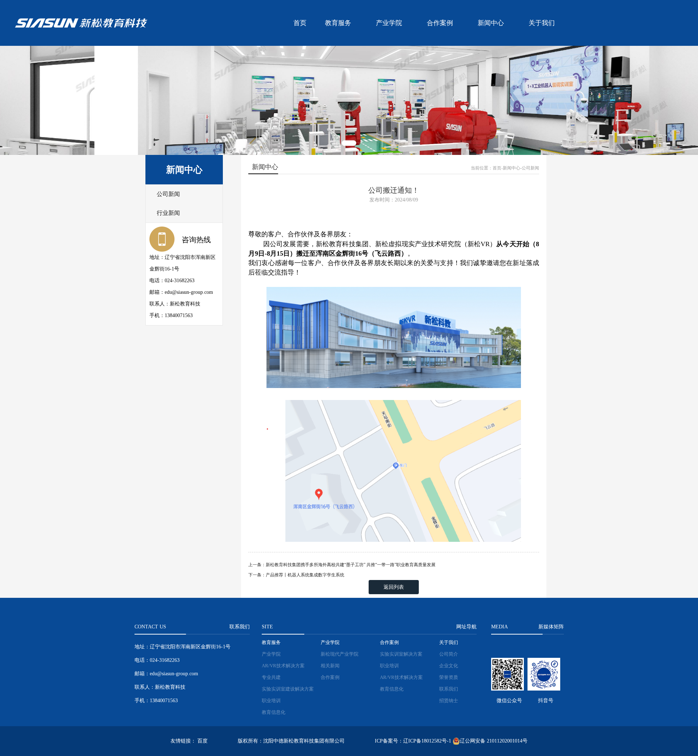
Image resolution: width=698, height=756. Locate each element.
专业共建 (271, 677)
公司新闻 (168, 194)
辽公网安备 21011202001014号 (493, 741)
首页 (299, 23)
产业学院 (389, 23)
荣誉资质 (448, 677)
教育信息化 (273, 712)
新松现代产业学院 (339, 654)
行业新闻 (168, 213)
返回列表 (394, 587)
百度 (202, 741)
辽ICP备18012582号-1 (427, 741)
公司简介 (448, 654)
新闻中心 (491, 23)
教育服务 (338, 23)
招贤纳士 (448, 700)
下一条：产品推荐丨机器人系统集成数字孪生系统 (296, 574)
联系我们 (448, 689)
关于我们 (542, 23)
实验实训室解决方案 (401, 654)
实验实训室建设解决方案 (288, 689)
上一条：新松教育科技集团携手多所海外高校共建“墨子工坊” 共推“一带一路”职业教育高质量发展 (342, 564)
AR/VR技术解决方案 (283, 665)
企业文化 (448, 665)
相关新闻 (330, 665)
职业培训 (271, 700)
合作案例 (440, 23)
